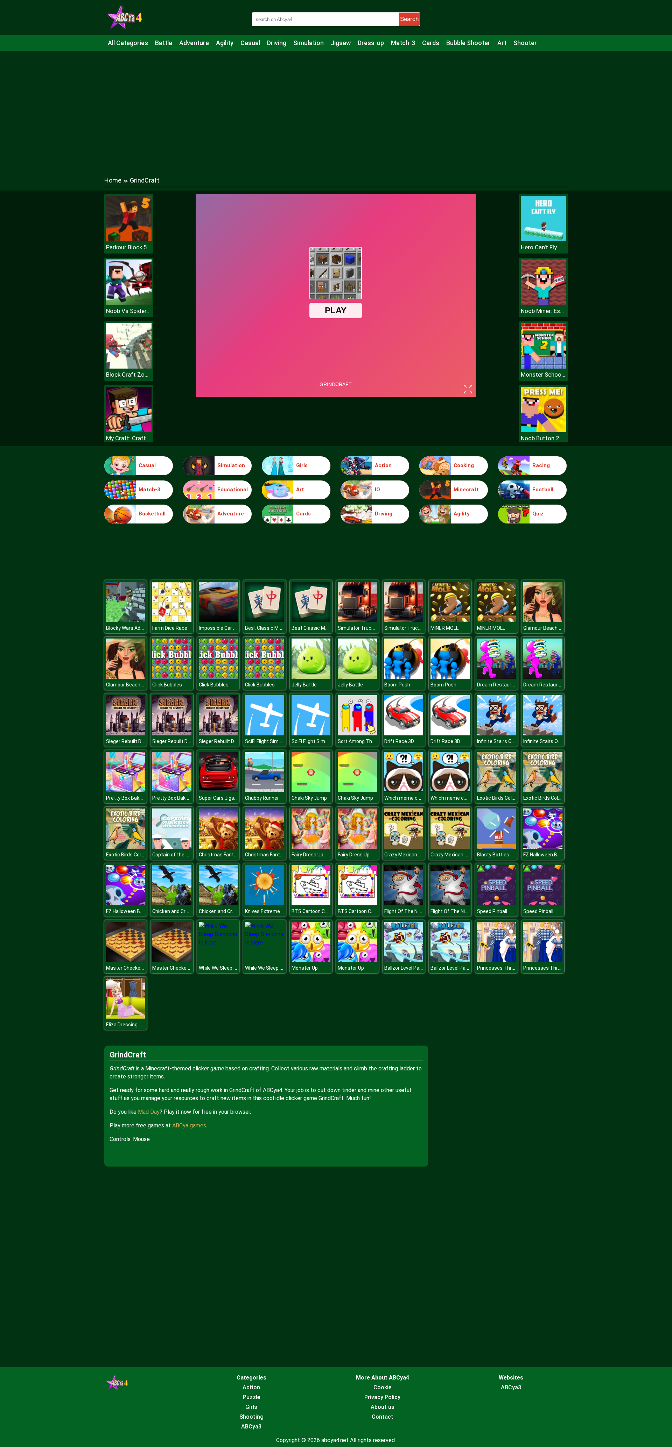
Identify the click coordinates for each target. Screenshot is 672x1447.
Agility (224, 43)
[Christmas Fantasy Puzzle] (218, 846)
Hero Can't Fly (539, 247)
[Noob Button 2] (543, 430)
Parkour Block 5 (126, 247)
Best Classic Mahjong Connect (279, 628)
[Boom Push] (404, 676)
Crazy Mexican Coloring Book (416, 854)
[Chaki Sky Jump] (311, 790)
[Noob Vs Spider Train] (129, 303)
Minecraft (466, 489)
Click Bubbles (167, 684)
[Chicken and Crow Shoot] (171, 903)
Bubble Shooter (468, 43)
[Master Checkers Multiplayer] (125, 960)
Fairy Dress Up (307, 854)
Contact (382, 1416)
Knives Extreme (262, 911)
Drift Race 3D (399, 741)
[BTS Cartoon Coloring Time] (311, 903)
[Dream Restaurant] (496, 676)
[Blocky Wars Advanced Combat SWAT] (125, 620)
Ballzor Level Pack (404, 968)
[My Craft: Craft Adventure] (129, 430)
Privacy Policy (382, 1397)
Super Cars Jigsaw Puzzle (228, 798)
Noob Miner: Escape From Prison (543, 310)
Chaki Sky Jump (309, 798)
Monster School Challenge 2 (543, 374)
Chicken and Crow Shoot (179, 911)
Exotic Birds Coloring (500, 798)
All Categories (128, 43)
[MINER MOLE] (450, 620)
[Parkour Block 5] (129, 239)
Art (501, 43)
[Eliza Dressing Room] (125, 1016)
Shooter (525, 43)
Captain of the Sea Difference (185, 854)
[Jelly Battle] (311, 676)
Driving (276, 43)
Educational (232, 489)
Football (542, 489)
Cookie (382, 1387)
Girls (302, 465)
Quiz (538, 514)
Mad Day (149, 1112)
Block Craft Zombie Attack (129, 374)
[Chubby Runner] (264, 790)
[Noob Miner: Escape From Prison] (543, 303)
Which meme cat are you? (413, 798)
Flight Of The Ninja (404, 911)
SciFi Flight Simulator (268, 741)
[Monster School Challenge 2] (543, 366)
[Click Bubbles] (171, 676)
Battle (163, 43)
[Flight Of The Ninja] (404, 903)
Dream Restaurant (498, 684)
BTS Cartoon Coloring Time (322, 911)
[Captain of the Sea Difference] (171, 846)
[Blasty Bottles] (496, 846)
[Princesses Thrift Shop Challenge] (496, 960)
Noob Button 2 (540, 438)
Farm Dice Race (169, 628)
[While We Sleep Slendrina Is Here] (218, 942)
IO (377, 489)
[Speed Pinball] (496, 903)
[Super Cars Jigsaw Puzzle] (218, 790)
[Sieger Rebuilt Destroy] (125, 733)
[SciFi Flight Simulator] (264, 733)
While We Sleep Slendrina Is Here (235, 968)
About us (382, 1407)
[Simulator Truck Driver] (357, 620)
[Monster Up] (311, 960)
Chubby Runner (262, 798)
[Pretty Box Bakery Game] (125, 790)
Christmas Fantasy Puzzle (228, 854)
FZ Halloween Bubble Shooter (556, 854)
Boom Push (397, 684)
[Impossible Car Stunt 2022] (218, 620)
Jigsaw (341, 43)
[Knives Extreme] (264, 903)
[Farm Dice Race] (171, 620)
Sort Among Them (358, 741)
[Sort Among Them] (357, 733)
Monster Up (305, 968)
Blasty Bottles (493, 854)
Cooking (464, 465)
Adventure (194, 43)
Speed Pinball (492, 911)
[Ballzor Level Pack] (404, 960)
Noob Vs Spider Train (129, 310)
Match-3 (403, 43)
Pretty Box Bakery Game (133, 798)
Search (409, 19)
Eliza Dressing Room (129, 1024)
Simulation (308, 43)
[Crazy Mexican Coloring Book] (404, 846)
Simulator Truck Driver (363, 628)
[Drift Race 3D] (404, 733)
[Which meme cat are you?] (404, 790)
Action (383, 465)
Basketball (152, 514)
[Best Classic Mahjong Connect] (264, 620)
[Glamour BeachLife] (542, 620)
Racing (541, 465)
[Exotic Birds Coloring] (496, 790)
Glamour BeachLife (544, 628)
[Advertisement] (336, 107)
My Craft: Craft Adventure (129, 438)
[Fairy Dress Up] (311, 846)
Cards (430, 43)
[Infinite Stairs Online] (496, 733)
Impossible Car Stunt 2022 (228, 628)
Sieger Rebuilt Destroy (131, 741)
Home (112, 180)
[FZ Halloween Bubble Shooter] (542, 846)
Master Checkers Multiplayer (138, 968)
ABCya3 (251, 1426)
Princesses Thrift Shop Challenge (515, 968)
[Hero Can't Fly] (543, 239)
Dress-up (371, 43)
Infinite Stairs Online (499, 741)
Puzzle (251, 1397)
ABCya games (189, 1125)
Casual (250, 43)
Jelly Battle (304, 684)
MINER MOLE (444, 628)
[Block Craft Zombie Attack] (129, 366)
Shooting (251, 1416)
